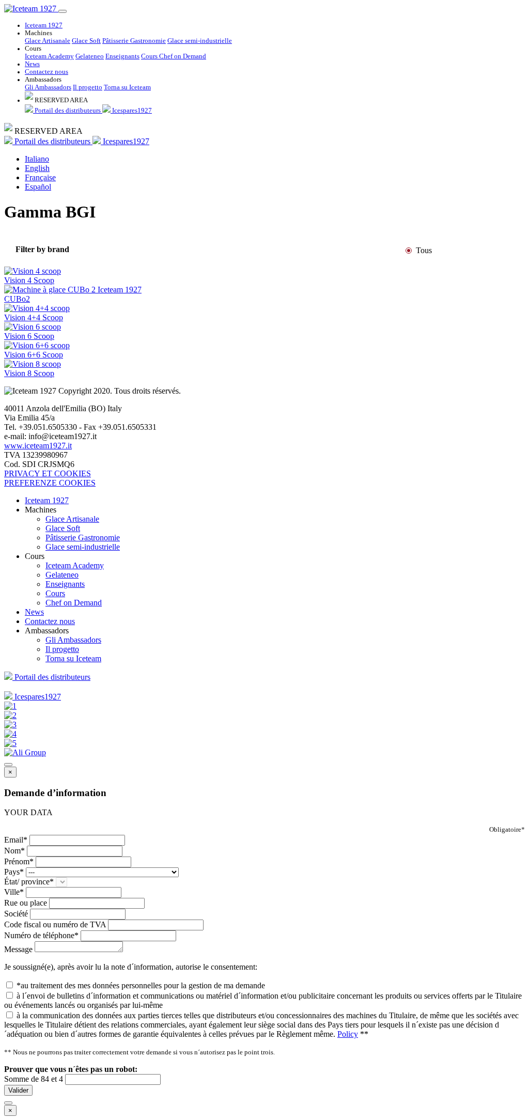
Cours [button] (33, 48)
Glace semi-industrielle (199, 40)
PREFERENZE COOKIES (50, 482)
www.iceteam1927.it (38, 445)
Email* (15, 839)
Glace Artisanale (47, 40)
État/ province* (29, 881)
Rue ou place (25, 902)
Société (16, 913)
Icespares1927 (131, 110)
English (37, 168)
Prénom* (19, 861)
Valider (18, 1090)
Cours (150, 56)
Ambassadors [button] (43, 79)
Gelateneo (89, 56)
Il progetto (87, 87)
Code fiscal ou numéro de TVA (55, 924)
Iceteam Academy (49, 56)
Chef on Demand (182, 56)
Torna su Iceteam (127, 87)
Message (18, 949)
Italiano (37, 158)
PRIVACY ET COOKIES (47, 473)
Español (38, 186)
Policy (347, 1034)
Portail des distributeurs (67, 110)
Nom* (14, 850)
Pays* (14, 871)
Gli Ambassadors (48, 87)
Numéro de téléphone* (41, 935)
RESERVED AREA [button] (60, 100)
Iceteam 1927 (44, 25)
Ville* (14, 892)
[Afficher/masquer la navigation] (62, 11)
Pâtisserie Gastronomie (134, 40)
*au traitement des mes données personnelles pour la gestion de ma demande (141, 985)
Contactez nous (46, 71)
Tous (424, 250)
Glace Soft (86, 40)
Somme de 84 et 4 (33, 1079)
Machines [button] (38, 33)
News (32, 64)
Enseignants (122, 56)
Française (40, 177)
